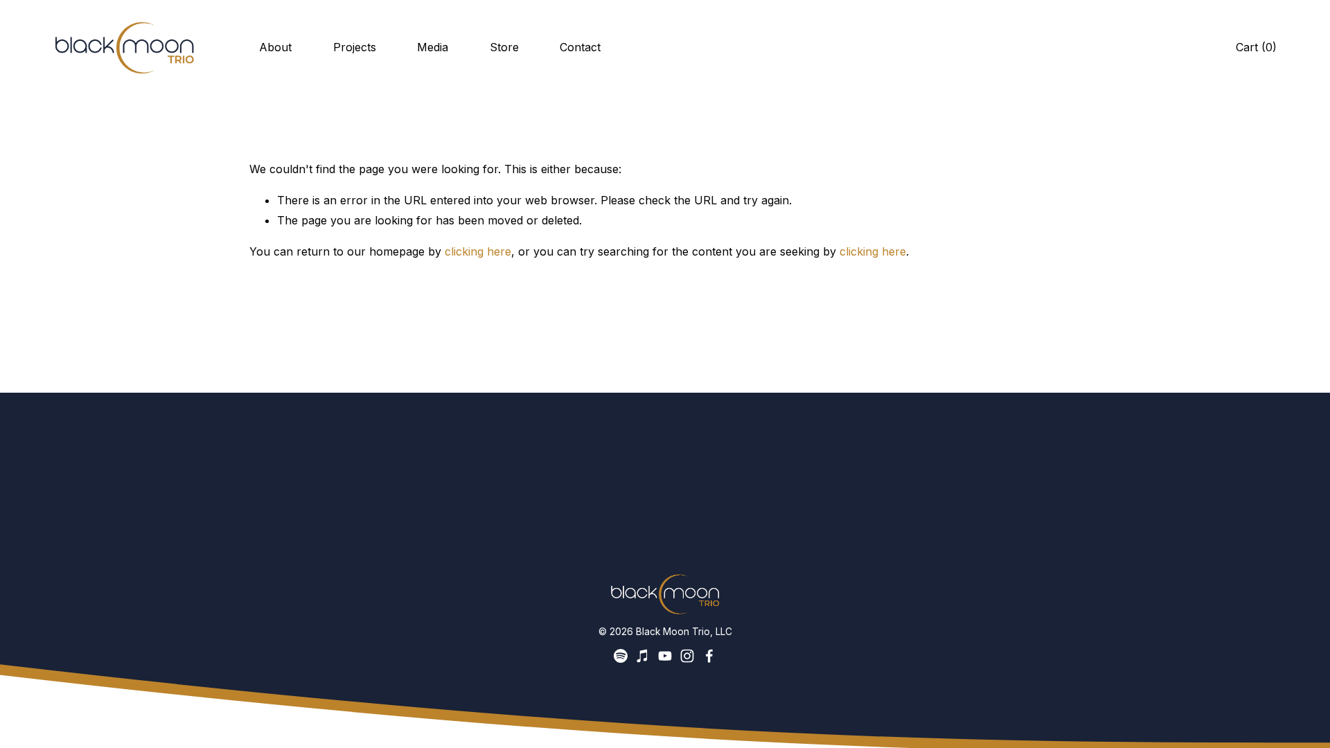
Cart (1256, 47)
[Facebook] (709, 656)
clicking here (478, 251)
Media (432, 47)
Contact (580, 47)
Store (504, 47)
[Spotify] (621, 656)
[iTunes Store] (643, 656)
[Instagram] (687, 656)
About (275, 47)
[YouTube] (665, 656)
